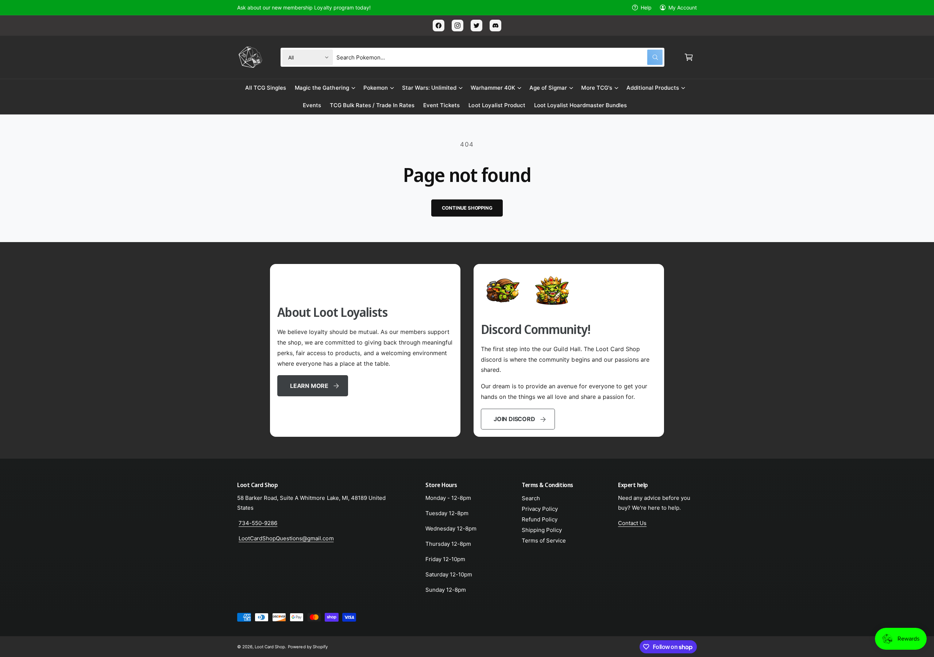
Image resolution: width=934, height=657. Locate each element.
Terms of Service (544, 540)
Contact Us (632, 523)
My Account (682, 7)
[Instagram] (457, 25)
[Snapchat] (495, 25)
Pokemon (375, 87)
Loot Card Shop (270, 646)
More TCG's (596, 87)
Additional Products (652, 87)
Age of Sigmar (548, 87)
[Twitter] (476, 25)
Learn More (309, 385)
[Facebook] (438, 25)
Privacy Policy (540, 508)
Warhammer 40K (493, 87)
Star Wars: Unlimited (429, 87)
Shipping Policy (542, 529)
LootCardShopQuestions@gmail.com (286, 538)
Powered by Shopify (307, 646)
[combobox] (499, 57)
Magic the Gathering (322, 87)
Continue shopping (467, 208)
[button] (688, 57)
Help (646, 7)
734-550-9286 (258, 523)
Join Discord (514, 419)
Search (531, 498)
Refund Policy (539, 519)
